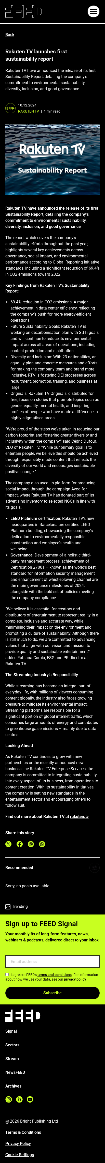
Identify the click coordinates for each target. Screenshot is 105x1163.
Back (9, 34)
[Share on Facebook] (20, 844)
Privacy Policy (18, 1143)
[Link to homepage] (23, 12)
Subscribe (52, 992)
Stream (12, 1058)
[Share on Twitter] (8, 844)
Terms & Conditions (23, 1132)
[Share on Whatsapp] (42, 844)
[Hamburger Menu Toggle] (93, 11)
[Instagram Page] (8, 1099)
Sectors (12, 1045)
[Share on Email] (31, 844)
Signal (11, 1031)
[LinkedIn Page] (19, 1099)
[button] (93, 11)
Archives (13, 1086)
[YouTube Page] (30, 1099)
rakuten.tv (79, 816)
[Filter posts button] (94, 868)
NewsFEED (15, 1072)
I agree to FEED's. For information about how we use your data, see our (51, 977)
